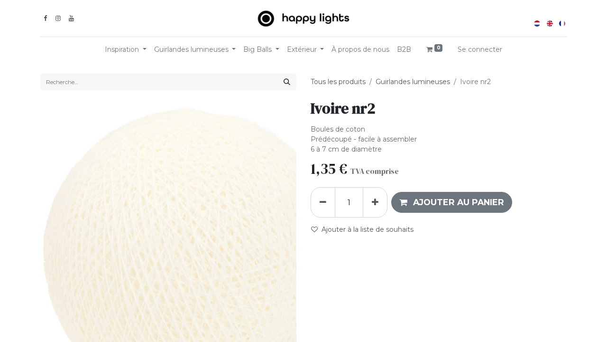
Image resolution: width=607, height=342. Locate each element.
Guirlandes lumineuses (413, 81)
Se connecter (480, 49)
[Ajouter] (375, 202)
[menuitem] (360, 49)
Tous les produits (338, 81)
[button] (451, 202)
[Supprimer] (323, 202)
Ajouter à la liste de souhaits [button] (368, 229)
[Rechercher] (286, 82)
